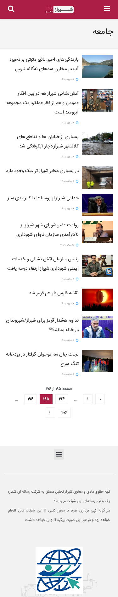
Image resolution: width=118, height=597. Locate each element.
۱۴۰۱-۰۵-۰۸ (68, 79)
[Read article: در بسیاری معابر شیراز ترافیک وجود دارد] (97, 177)
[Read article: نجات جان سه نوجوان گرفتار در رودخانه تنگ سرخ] (97, 361)
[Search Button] (11, 9)
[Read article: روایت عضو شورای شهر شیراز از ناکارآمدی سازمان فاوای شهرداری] (97, 232)
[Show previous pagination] (100, 399)
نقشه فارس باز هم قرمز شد (54, 293)
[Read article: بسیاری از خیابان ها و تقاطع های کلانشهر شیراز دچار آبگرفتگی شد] (97, 143)
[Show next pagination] (50, 412)
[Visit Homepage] (59, 9)
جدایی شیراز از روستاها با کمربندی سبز (43, 198)
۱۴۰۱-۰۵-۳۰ (67, 245)
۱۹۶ (30, 399)
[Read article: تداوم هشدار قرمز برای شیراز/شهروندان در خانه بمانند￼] (97, 327)
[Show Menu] (107, 9)
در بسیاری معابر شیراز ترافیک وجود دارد (42, 171)
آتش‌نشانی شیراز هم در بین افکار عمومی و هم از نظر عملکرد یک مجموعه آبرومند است (43, 103)
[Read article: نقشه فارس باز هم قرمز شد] (97, 300)
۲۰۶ (64, 412)
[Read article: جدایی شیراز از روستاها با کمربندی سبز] (97, 205)
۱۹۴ (62, 399)
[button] (59, 454)
